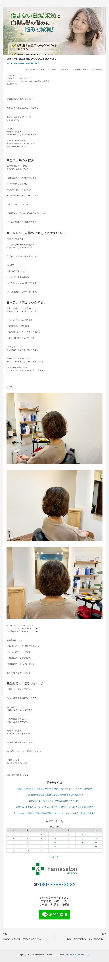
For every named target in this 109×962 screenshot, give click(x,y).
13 (82, 838)
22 (13, 846)
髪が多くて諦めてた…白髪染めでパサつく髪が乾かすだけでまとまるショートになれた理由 (55, 789)
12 (69, 838)
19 (69, 842)
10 (42, 838)
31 (42, 850)
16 (28, 842)
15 (13, 842)
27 (82, 846)
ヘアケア (10, 63)
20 (82, 842)
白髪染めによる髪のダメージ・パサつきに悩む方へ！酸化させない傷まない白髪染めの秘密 (54, 807)
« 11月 (51, 857)
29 (13, 850)
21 (96, 842)
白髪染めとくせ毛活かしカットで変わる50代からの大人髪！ (54, 801)
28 (96, 846)
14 (96, 838)
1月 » (58, 857)
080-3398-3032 (57, 884)
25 (55, 846)
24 (41, 846)
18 (55, 842)
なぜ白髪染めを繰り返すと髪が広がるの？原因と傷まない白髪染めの (54, 795)
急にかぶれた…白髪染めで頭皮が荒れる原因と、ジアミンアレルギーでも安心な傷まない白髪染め (54, 813)
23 (27, 846)
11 (55, 838)
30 (27, 850)
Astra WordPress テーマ (80, 955)
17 (42, 842)
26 (68, 846)
